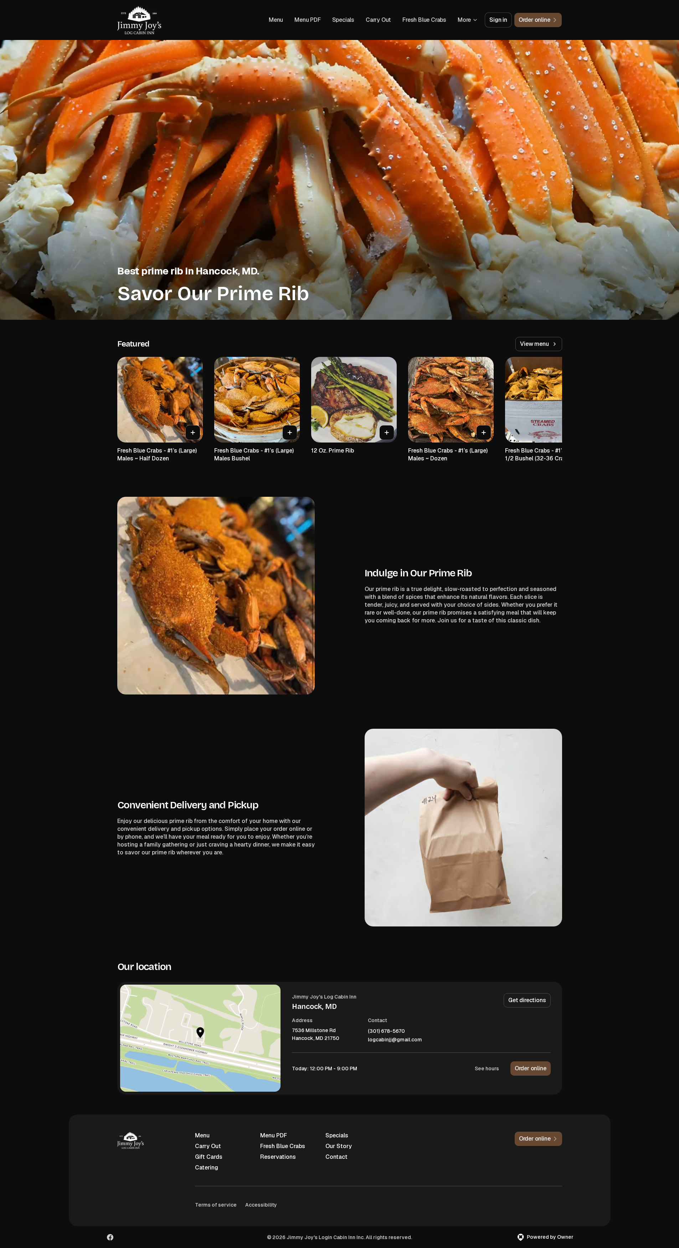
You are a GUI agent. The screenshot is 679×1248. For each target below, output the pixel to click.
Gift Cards (208, 1157)
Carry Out (378, 20)
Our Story (338, 1146)
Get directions (527, 1000)
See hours (487, 1068)
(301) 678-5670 (386, 1031)
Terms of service (216, 1205)
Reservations (278, 1157)
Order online (530, 1068)
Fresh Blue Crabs (424, 20)
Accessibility (261, 1205)
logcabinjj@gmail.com (395, 1039)
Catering (206, 1167)
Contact (336, 1157)
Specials (343, 20)
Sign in (498, 20)
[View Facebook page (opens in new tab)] (110, 1237)
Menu (276, 20)
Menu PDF (307, 20)
